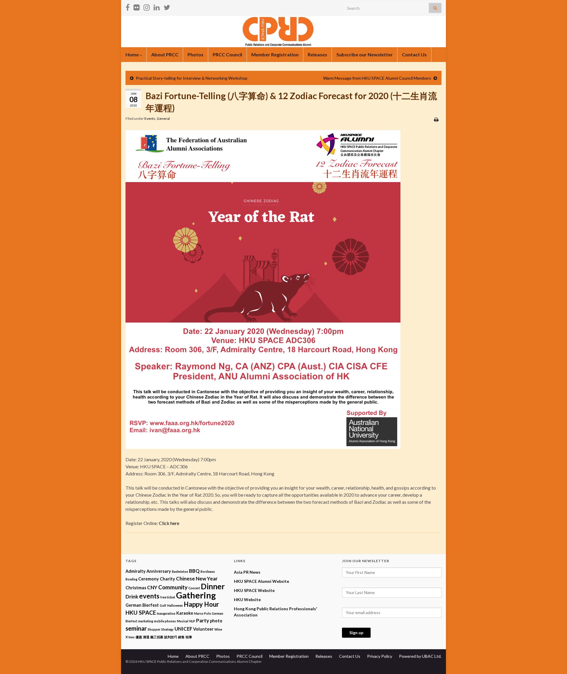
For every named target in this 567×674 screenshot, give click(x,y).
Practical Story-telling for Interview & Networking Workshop (191, 78)
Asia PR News (247, 572)
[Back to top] (553, 660)
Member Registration (275, 54)
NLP (192, 621)
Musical (182, 621)
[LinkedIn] (157, 6)
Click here (169, 523)
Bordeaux (208, 571)
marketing (145, 621)
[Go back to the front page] (283, 31)
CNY (152, 587)
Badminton (180, 571)
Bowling (131, 579)
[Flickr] (136, 6)
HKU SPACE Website (254, 590)
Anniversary (158, 571)
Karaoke (184, 613)
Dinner (213, 586)
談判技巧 (170, 637)
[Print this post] (436, 119)
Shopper (154, 629)
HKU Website (247, 599)
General (163, 118)
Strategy (167, 629)
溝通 (146, 637)
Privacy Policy (379, 656)
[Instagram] (147, 6)
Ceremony (148, 578)
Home (133, 54)
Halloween (175, 605)
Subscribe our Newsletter (364, 54)
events (149, 596)
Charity (167, 578)
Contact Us (414, 54)
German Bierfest (142, 605)
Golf (163, 605)
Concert (194, 588)
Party (202, 620)
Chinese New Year (197, 578)
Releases (317, 54)
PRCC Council (227, 54)
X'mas (130, 637)
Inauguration (166, 613)
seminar (136, 628)
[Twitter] (167, 6)
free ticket (167, 597)
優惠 (139, 637)
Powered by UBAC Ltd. (420, 656)
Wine (218, 629)
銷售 (181, 637)
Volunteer (203, 629)
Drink (132, 596)
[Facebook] (128, 6)
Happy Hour (201, 604)
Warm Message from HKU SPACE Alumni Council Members (377, 78)
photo (216, 620)
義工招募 (156, 637)
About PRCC (164, 54)
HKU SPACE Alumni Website (261, 581)
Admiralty (136, 571)
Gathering (196, 595)
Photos (195, 54)
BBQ (194, 571)
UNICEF (183, 629)
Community (173, 587)
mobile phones (165, 621)
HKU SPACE (141, 612)
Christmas (136, 587)
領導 (188, 637)
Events (149, 118)
